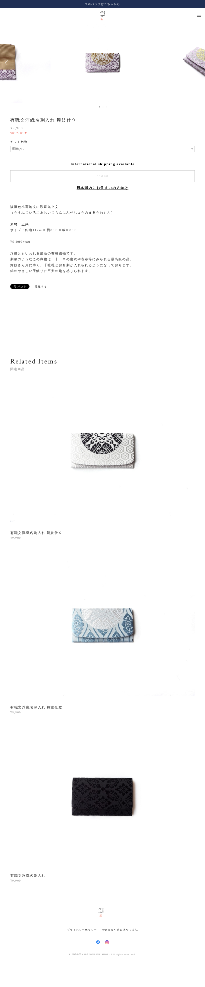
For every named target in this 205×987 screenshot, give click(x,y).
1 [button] (99, 106)
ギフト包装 (19, 142)
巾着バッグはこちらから (102, 3)
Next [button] (197, 62)
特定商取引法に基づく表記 (120, 929)
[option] (102, 63)
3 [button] (106, 106)
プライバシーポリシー (82, 929)
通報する (41, 286)
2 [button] (103, 106)
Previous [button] (7, 62)
